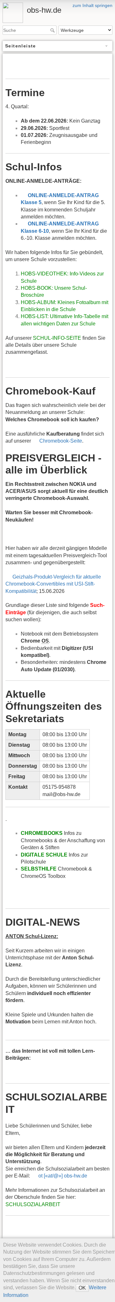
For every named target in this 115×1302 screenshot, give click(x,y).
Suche (53, 30)
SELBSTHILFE (39, 869)
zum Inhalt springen (92, 5)
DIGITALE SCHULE (44, 854)
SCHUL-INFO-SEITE (57, 338)
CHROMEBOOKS (42, 833)
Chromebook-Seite (60, 441)
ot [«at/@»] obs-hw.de (62, 1175)
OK (82, 1288)
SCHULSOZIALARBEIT (32, 1204)
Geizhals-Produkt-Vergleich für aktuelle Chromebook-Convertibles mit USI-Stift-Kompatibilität (53, 584)
